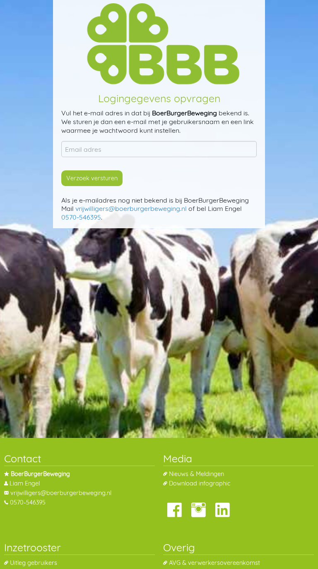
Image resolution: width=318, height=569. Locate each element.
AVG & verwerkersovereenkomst (214, 563)
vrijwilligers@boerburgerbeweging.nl (131, 208)
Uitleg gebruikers (33, 563)
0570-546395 (81, 217)
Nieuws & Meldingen (196, 474)
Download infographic (199, 483)
